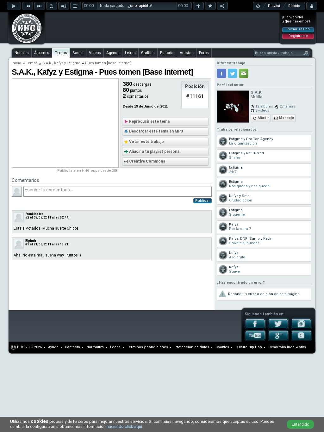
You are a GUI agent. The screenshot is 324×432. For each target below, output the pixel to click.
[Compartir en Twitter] (232, 73)
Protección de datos (191, 347)
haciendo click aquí (124, 426)
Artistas (187, 53)
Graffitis (148, 53)
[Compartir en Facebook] (221, 73)
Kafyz (58, 63)
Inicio (16, 63)
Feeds (115, 347)
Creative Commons (147, 161)
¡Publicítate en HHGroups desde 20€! (87, 171)
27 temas (287, 106)
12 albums (264, 106)
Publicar (202, 201)
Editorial (167, 53)
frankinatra (34, 214)
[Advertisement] (162, 27)
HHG (21, 347)
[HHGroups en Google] (278, 339)
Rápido (294, 6)
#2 (27, 217)
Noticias (22, 53)
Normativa (95, 347)
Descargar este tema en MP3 (156, 131)
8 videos (262, 110)
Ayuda (53, 347)
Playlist (274, 6)
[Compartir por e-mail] (243, 73)
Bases (78, 53)
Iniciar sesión (298, 29)
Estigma (73, 63)
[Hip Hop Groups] (24, 42)
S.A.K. (47, 63)
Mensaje (286, 118)
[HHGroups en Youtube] (255, 339)
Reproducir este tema (149, 121)
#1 (27, 244)
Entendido (300, 424)
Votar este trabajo (146, 141)
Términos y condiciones (147, 347)
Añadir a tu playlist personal (154, 151)
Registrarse (298, 36)
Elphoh (30, 241)
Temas (61, 53)
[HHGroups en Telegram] (301, 339)
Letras (130, 53)
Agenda (113, 53)
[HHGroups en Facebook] (255, 328)
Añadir (263, 118)
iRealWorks (296, 347)
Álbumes (41, 53)
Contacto (72, 347)
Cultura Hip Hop (248, 347)
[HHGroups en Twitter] (278, 328)
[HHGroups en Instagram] (301, 328)
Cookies (222, 347)
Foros (204, 53)
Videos (95, 53)
